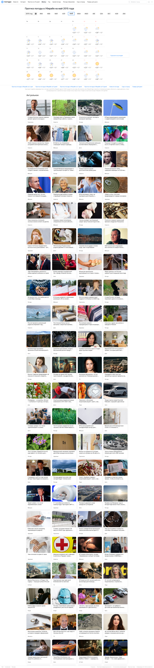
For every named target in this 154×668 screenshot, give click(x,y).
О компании (7, 667)
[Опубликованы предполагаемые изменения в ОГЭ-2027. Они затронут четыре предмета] (64, 395)
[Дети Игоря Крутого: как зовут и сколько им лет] (64, 626)
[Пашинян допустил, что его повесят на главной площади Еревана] (38, 189)
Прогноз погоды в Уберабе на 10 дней (95, 86)
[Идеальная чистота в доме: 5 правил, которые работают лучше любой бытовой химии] (115, 343)
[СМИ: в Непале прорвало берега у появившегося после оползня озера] (90, 626)
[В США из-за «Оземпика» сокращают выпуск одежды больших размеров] (64, 137)
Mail (2, 667)
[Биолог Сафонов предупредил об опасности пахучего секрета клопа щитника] (38, 369)
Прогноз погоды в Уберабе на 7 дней (71, 86)
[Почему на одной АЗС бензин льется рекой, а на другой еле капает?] (64, 369)
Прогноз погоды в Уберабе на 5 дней (46, 86)
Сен (101, 13)
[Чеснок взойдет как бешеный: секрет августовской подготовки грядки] (90, 215)
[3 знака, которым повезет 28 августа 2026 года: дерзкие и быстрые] (64, 523)
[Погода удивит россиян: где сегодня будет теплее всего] (64, 472)
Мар (56, 13)
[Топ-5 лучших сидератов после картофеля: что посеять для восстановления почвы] (38, 446)
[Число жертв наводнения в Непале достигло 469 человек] (115, 446)
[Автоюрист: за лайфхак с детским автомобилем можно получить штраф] (115, 600)
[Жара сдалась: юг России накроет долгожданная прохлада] (115, 266)
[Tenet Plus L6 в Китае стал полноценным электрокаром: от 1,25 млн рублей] (64, 652)
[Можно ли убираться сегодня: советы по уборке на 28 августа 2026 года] (90, 446)
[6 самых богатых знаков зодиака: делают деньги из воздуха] (38, 112)
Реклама (14, 667)
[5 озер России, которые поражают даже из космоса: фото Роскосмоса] (115, 292)
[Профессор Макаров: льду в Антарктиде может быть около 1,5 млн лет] (115, 497)
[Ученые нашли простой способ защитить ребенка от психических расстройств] (38, 652)
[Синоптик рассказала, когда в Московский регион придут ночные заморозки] (64, 343)
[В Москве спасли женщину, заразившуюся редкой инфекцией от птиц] (38, 523)
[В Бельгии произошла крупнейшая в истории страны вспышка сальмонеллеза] (90, 266)
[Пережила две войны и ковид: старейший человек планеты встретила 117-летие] (64, 189)
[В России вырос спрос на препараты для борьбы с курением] (90, 189)
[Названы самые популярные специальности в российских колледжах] (64, 215)
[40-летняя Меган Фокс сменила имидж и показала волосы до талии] (115, 626)
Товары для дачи (137, 86)
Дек (124, 13)
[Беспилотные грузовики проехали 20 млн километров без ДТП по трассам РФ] (38, 343)
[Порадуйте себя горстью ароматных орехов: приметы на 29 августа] (115, 369)
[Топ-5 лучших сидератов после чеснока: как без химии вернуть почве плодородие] (64, 420)
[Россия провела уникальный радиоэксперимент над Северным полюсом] (38, 317)
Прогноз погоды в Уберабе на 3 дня (22, 86)
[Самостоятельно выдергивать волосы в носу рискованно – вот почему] (38, 240)
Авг (94, 13)
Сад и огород (126, 86)
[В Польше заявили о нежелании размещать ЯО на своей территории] (64, 292)
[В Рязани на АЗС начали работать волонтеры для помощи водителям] (90, 575)
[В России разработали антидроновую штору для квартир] (90, 420)
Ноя (116, 13)
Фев (48, 13)
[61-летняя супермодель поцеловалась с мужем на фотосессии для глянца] (115, 575)
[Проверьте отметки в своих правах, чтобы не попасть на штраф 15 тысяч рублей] (115, 472)
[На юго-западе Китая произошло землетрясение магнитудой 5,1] (90, 523)
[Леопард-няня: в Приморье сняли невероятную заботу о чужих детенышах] (64, 112)
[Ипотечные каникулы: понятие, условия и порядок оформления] (38, 626)
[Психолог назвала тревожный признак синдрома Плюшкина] (115, 215)
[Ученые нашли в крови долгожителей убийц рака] (90, 163)
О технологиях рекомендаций (119, 667)
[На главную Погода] (7, 2)
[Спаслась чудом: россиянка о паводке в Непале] (115, 317)
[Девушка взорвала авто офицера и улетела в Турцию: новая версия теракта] (64, 549)
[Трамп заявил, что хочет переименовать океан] (38, 497)
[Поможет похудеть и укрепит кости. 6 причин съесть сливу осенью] (115, 137)
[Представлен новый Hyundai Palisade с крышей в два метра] (115, 395)
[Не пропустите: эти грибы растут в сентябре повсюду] (38, 292)
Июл (86, 13)
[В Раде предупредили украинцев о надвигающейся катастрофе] (115, 112)
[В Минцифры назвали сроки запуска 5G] (38, 600)
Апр (63, 13)
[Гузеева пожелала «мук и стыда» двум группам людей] (90, 343)
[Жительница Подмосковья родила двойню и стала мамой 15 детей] (64, 240)
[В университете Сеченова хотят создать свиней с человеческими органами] (38, 163)
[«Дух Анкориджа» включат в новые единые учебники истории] (38, 266)
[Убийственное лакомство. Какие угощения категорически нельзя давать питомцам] (38, 137)
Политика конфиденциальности (104, 667)
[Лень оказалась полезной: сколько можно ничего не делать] (38, 215)
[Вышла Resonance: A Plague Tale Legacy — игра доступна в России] (38, 575)
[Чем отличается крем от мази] (38, 549)
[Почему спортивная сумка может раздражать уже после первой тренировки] (64, 600)
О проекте (93, 667)
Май (71, 13)
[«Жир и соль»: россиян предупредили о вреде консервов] (115, 189)
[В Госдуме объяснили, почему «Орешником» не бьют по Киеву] (90, 549)
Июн (79, 13)
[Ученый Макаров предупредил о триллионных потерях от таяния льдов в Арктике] (64, 163)
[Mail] (2, 2)
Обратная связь (131, 667)
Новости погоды (114, 86)
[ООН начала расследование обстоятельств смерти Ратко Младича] (115, 240)
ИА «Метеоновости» (148, 667)
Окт (109, 13)
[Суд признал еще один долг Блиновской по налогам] (64, 575)
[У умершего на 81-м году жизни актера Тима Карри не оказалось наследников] (38, 472)
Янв (41, 13)
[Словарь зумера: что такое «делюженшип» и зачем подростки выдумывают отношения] (38, 420)
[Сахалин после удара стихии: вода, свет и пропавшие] (90, 240)
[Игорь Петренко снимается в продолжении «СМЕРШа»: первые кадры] (115, 549)
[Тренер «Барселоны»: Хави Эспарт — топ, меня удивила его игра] (115, 652)
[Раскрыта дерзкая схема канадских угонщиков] (90, 497)
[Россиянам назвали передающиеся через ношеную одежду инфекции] (90, 317)
